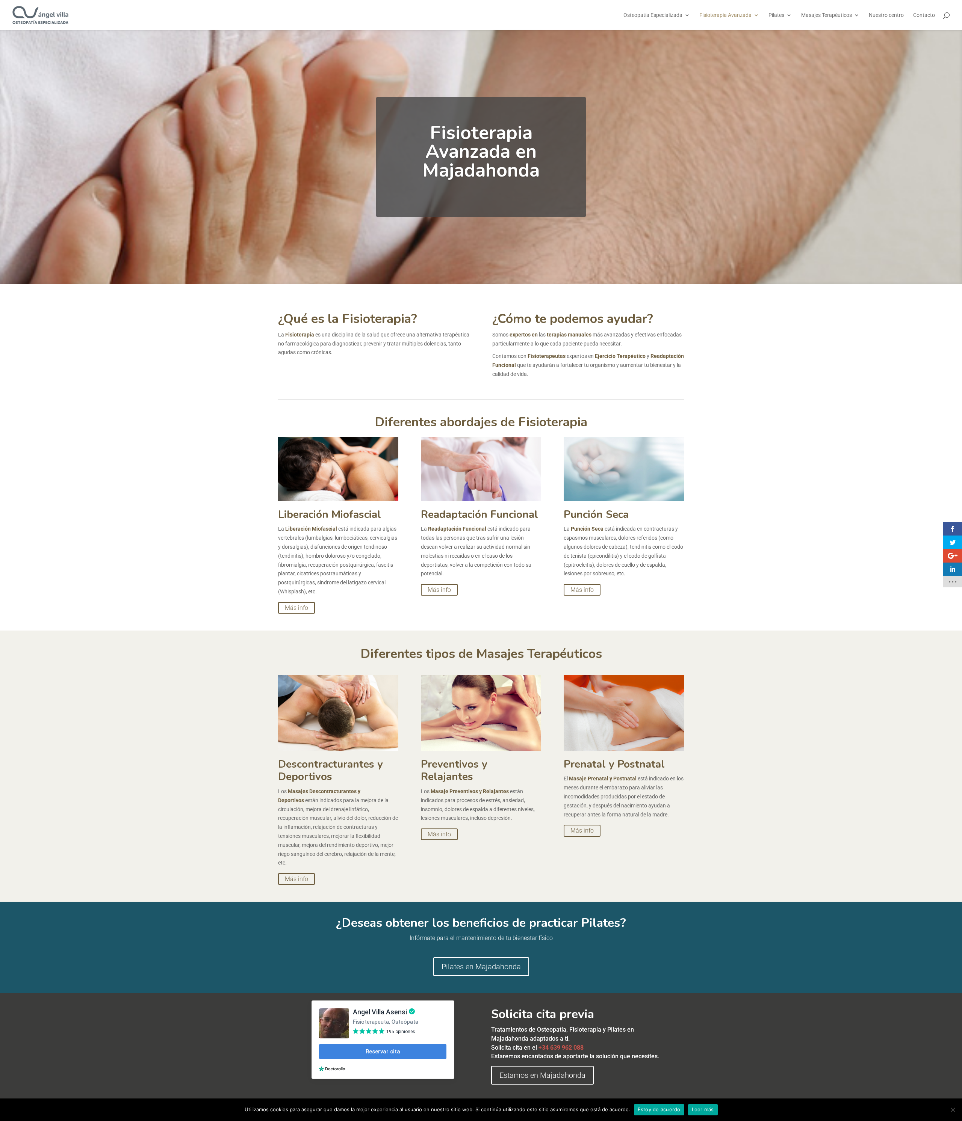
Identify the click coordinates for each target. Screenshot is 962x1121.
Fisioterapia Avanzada (725, 15)
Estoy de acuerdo (659, 1109)
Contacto (924, 15)
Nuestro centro (886, 15)
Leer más (703, 1109)
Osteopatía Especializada (652, 15)
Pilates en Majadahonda (481, 966)
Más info (296, 607)
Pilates (776, 15)
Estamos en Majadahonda (542, 1075)
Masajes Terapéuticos (826, 15)
